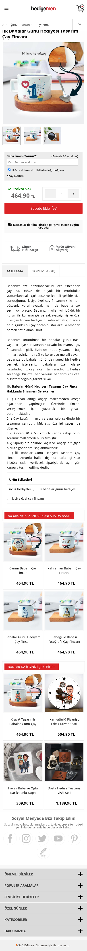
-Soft (20, 945)
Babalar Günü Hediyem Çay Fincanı (23, 639)
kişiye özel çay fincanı (28, 498)
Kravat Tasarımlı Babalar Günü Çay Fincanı (22, 721)
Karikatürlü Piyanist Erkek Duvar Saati (64, 721)
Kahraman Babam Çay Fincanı (64, 570)
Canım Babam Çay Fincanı (23, 570)
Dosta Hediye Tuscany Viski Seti (64, 790)
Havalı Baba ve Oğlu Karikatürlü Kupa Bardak (23, 790)
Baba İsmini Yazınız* (21, 156)
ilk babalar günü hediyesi (58, 489)
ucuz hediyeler (20, 489)
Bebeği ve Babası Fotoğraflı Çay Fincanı (64, 639)
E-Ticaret (29, 945)
